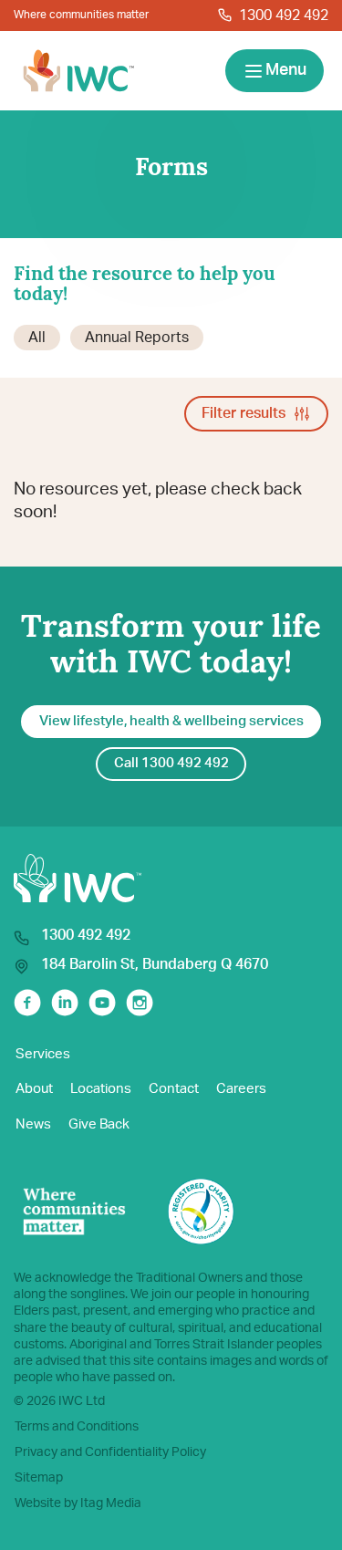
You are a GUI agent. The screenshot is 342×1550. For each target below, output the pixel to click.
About (34, 1089)
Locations (100, 1089)
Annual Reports (137, 337)
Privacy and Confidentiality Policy (110, 1452)
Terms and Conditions (77, 1426)
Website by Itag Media (78, 1503)
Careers (241, 1089)
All (37, 337)
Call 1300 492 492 (171, 763)
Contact (174, 1089)
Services (43, 1054)
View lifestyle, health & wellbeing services (171, 721)
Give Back (99, 1124)
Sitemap (39, 1478)
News (33, 1124)
